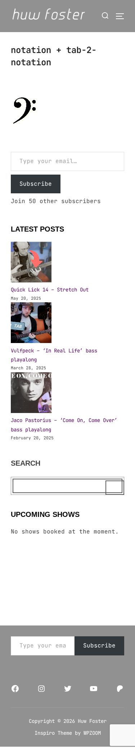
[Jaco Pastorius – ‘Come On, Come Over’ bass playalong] (31, 394)
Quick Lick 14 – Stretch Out (50, 289)
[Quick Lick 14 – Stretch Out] (31, 263)
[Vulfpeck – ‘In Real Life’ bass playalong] (31, 324)
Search (25, 463)
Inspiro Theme (53, 733)
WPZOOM (92, 733)
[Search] (114, 487)
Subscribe (35, 184)
